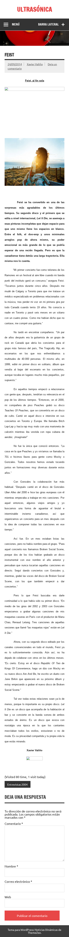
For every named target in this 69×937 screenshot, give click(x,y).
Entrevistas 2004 (17, 784)
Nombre (11, 866)
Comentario (14, 823)
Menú (16, 24)
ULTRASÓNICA (34, 9)
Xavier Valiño (35, 64)
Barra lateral (48, 24)
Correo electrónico (18, 881)
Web (8, 896)
